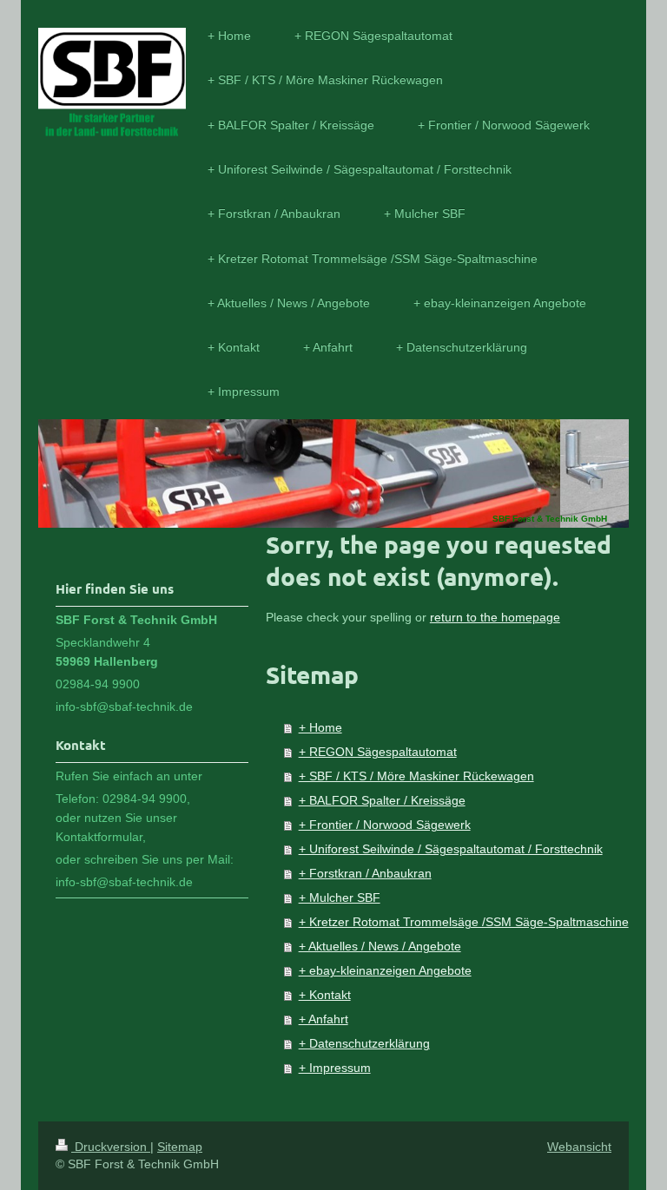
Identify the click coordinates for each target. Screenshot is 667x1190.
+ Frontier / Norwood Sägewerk (385, 825)
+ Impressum (335, 1068)
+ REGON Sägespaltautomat (378, 752)
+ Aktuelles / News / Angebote (380, 946)
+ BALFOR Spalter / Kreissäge (382, 800)
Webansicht (579, 1147)
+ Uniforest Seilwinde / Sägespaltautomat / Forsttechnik (451, 849)
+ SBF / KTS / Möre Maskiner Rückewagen (416, 776)
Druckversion (110, 1147)
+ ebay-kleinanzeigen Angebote (385, 970)
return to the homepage (495, 617)
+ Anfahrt (323, 1019)
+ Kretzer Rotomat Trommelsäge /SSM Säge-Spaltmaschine (464, 922)
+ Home (320, 727)
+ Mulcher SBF (339, 897)
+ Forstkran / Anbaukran (365, 873)
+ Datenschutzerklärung (364, 1043)
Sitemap (179, 1147)
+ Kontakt (325, 995)
